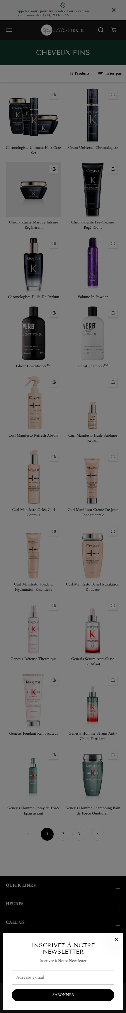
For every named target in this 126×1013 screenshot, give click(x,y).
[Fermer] (116, 939)
